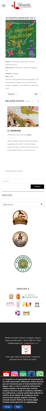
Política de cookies (29, 359)
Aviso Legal (10, 357)
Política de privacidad (22, 357)
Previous (11, 94)
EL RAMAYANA (14, 131)
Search (37, 187)
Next (36, 94)
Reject (18, 407)
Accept (7, 407)
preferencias (32, 402)
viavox (29, 135)
